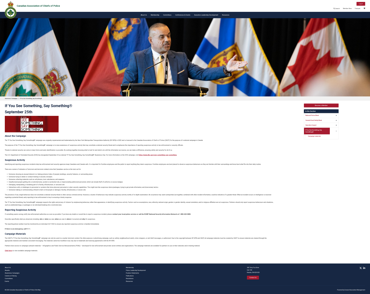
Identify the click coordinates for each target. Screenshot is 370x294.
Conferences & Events (182, 15)
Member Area (347, 8)
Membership (155, 15)
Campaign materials (314, 136)
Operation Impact (310, 125)
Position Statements (132, 273)
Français (357, 8)
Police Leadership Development (136, 270)
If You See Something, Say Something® (31, 98)
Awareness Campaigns (11, 98)
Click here (8, 251)
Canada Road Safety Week (313, 120)
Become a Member (321, 105)
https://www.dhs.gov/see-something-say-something (158, 155)
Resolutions (129, 278)
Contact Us (252, 277)
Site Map (38, 290)
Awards (7, 270)
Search (337, 8)
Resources (225, 15)
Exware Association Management (355, 290)
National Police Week (312, 115)
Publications (130, 276)
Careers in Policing (11, 276)
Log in (361, 4)
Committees (167, 15)
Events (7, 281)
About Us (144, 15)
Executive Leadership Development (206, 15)
